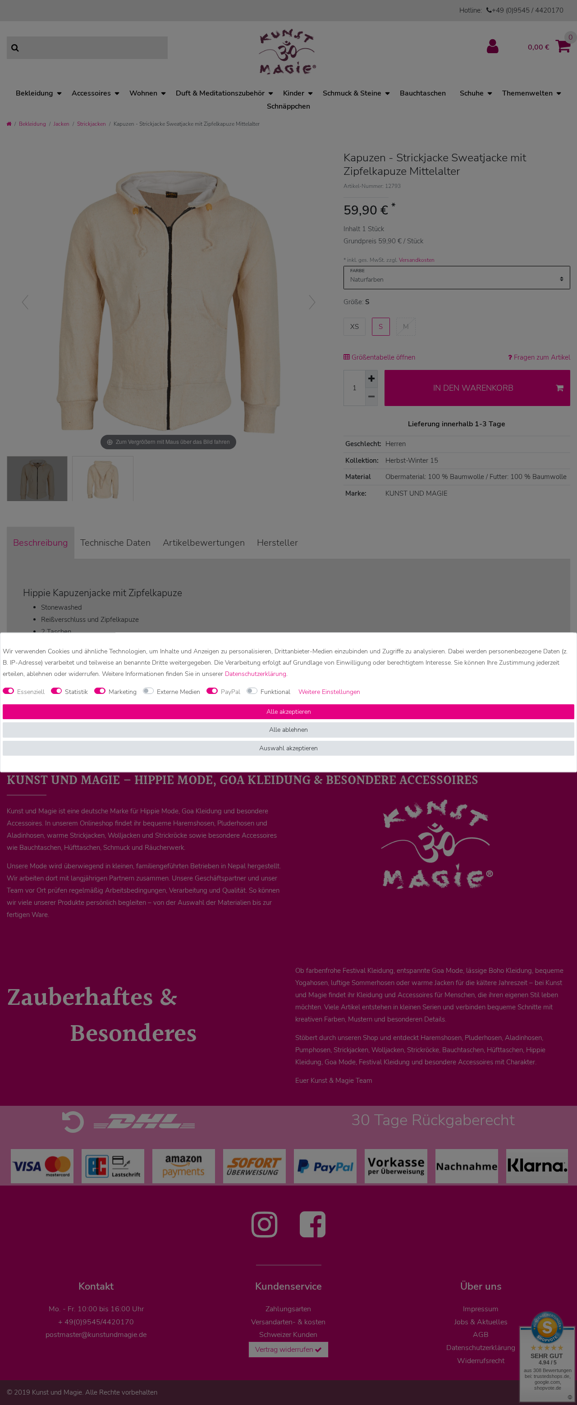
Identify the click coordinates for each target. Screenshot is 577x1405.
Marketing (123, 692)
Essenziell (31, 692)
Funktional (275, 692)
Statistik (76, 692)
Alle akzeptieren (288, 711)
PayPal (230, 692)
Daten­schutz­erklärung (255, 674)
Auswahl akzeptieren (288, 748)
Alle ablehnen (288, 730)
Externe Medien (178, 692)
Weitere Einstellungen (329, 692)
